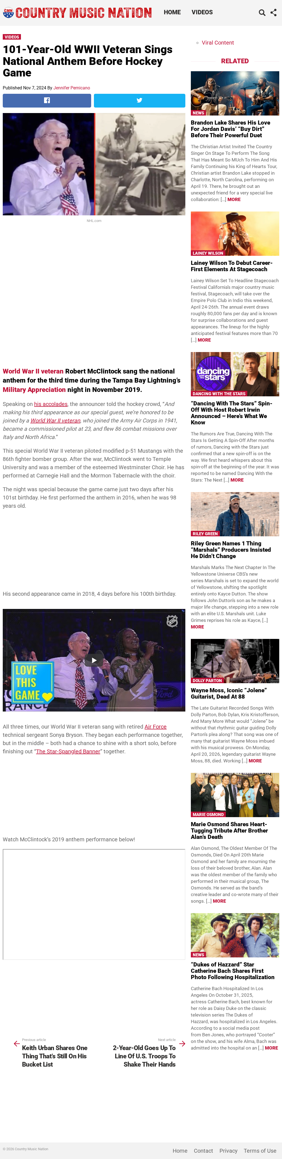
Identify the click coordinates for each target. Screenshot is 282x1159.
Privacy (228, 1150)
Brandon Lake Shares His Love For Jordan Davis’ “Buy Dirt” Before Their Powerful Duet (230, 129)
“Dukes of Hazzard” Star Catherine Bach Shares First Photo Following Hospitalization (233, 971)
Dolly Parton (207, 680)
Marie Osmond (208, 814)
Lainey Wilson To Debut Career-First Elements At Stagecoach (232, 266)
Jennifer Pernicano (71, 87)
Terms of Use (260, 1150)
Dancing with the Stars (219, 393)
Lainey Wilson (208, 253)
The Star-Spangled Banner (68, 751)
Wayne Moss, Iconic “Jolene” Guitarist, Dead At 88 (229, 693)
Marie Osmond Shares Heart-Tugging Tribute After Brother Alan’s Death (229, 830)
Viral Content (218, 42)
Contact (203, 1150)
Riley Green (205, 533)
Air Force (156, 726)
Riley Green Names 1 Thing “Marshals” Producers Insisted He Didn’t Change (231, 549)
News (198, 113)
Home (172, 12)
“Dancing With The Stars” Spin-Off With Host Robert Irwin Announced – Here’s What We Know (231, 413)
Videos (202, 12)
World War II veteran (33, 371)
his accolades (50, 404)
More (234, 199)
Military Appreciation (34, 390)
